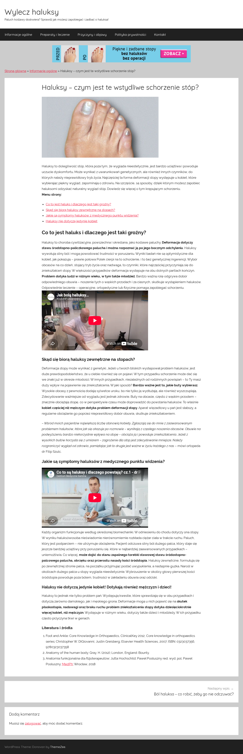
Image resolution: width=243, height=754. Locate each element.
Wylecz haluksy (32, 12)
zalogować (33, 723)
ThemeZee (57, 747)
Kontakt (160, 35)
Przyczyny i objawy (92, 35)
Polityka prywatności (130, 35)
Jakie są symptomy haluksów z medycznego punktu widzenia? (92, 215)
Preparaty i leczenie (55, 35)
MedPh (67, 664)
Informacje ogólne (18, 35)
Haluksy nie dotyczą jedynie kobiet (71, 221)
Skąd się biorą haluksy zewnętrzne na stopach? (80, 210)
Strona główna (15, 71)
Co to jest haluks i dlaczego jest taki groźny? (78, 204)
